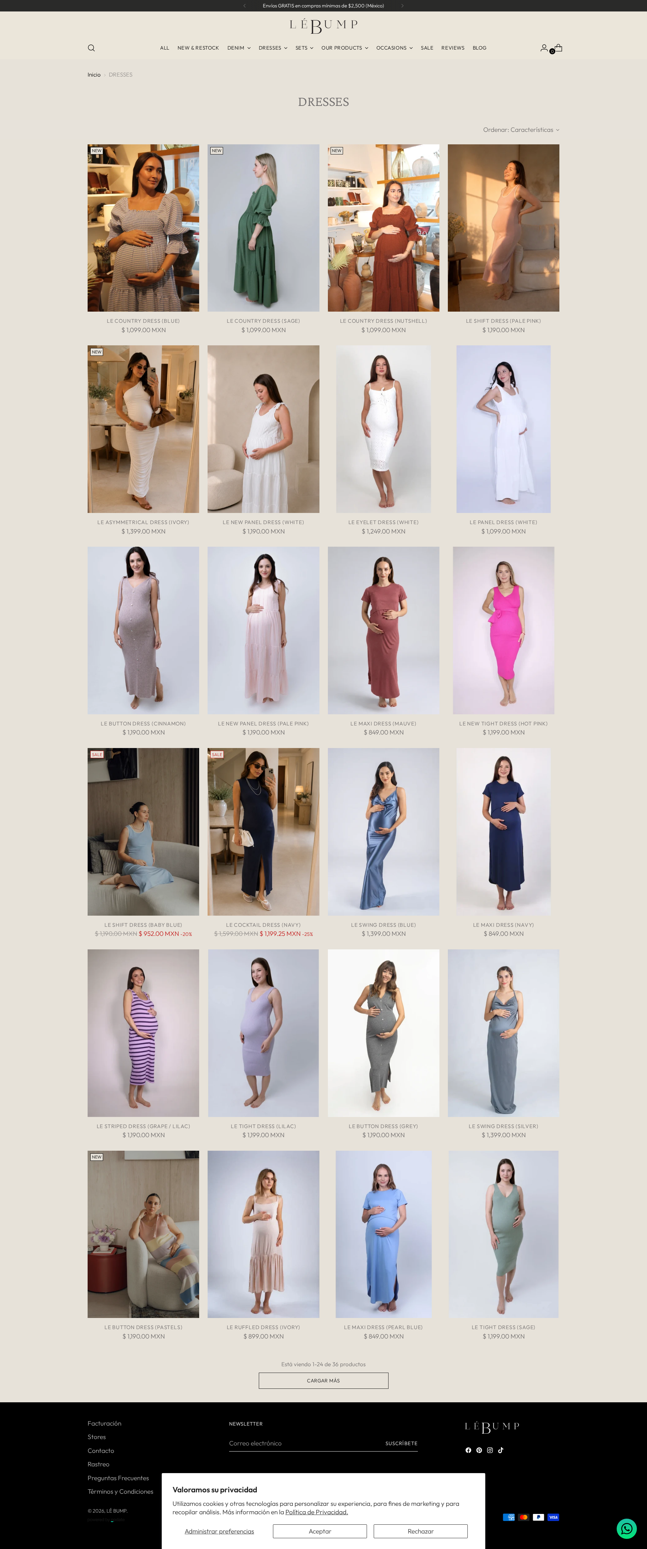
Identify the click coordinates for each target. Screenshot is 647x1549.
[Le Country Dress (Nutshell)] (383, 228)
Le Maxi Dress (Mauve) (383, 723)
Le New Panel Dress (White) (263, 522)
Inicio (94, 74)
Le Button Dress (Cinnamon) (143, 723)
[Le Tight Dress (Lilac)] (263, 1033)
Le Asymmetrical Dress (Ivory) (143, 522)
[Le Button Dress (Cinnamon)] (143, 630)
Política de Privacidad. (316, 1512)
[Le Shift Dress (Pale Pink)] (503, 228)
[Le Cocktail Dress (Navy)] (263, 832)
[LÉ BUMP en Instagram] (491, 1451)
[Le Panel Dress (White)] (503, 429)
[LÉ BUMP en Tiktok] (501, 1451)
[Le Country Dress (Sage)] (263, 228)
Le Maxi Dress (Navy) (503, 924)
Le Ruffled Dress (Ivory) (264, 1327)
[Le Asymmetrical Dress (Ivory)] (143, 429)
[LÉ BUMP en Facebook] (469, 1451)
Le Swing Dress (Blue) (383, 924)
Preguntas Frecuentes (118, 1478)
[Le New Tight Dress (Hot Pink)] (503, 630)
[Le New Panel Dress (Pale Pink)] (263, 630)
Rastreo (99, 1464)
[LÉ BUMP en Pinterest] (480, 1451)
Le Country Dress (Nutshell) (383, 320)
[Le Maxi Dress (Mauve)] (383, 630)
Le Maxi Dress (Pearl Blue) (383, 1327)
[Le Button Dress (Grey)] (383, 1033)
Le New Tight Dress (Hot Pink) (503, 723)
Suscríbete (402, 1443)
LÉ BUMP (116, 1511)
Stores (97, 1437)
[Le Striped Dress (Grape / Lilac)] (143, 1033)
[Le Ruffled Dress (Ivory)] (263, 1234)
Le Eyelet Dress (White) (383, 522)
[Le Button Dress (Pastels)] (143, 1234)
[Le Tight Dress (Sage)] (503, 1234)
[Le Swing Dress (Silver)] (503, 1033)
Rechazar (421, 1531)
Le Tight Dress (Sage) (503, 1327)
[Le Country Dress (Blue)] (143, 228)
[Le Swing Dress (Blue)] (383, 832)
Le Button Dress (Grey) (383, 1126)
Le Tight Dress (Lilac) (263, 1126)
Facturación (104, 1423)
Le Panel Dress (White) (503, 522)
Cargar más (323, 1380)
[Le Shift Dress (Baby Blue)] (143, 832)
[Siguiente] (402, 5)
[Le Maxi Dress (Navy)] (503, 832)
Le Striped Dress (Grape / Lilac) (143, 1126)
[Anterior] (244, 5)
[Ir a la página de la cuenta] (541, 48)
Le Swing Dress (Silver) (503, 1126)
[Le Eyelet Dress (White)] (383, 429)
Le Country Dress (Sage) (263, 320)
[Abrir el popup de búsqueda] (91, 48)
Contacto (101, 1450)
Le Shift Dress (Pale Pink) (503, 320)
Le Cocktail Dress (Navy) (263, 924)
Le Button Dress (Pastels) (143, 1327)
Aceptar (320, 1531)
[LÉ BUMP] (323, 26)
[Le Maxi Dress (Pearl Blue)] (383, 1234)
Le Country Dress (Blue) (143, 320)
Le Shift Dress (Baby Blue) (143, 924)
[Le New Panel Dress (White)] (263, 429)
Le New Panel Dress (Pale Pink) (263, 723)
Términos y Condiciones (120, 1491)
